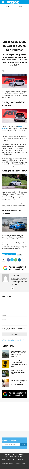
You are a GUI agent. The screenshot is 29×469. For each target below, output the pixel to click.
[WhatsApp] (15, 259)
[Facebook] (8, 259)
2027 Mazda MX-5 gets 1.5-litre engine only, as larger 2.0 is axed (18, 352)
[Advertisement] (14, 15)
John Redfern (14, 356)
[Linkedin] (19, 259)
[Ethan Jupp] (3, 71)
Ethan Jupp (7, 71)
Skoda (19, 254)
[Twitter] (12, 259)
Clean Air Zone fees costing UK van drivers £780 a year (18, 372)
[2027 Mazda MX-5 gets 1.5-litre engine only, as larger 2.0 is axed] (5, 354)
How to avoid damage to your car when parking (19, 381)
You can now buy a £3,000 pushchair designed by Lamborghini (19, 362)
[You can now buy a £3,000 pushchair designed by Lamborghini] (5, 364)
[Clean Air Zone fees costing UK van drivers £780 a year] (5, 373)
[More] (23, 259)
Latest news (8, 346)
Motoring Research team (17, 384)
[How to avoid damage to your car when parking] (5, 383)
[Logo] (14, 2)
